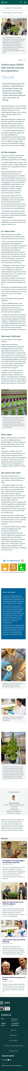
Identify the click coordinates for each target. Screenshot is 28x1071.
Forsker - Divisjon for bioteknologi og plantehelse (14, 804)
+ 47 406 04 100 (15, 1023)
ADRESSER (13, 1035)
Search (21, 2)
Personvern (13, 1051)
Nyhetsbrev (13, 1040)
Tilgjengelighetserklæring (13, 1045)
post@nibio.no (15, 1025)
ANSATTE (13, 1030)
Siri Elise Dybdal (8, 77)
